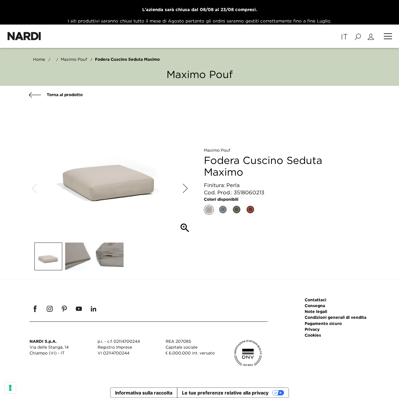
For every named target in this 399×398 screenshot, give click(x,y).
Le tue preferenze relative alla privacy (225, 393)
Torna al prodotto (64, 94)
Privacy (312, 329)
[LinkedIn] (93, 309)
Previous (34, 188)
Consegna (315, 305)
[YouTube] (79, 309)
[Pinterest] (64, 309)
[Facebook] (35, 309)
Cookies (313, 335)
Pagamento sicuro (323, 323)
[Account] (370, 36)
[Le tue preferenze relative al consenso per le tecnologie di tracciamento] (10, 387)
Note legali (316, 311)
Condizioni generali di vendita (335, 317)
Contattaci (315, 299)
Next (185, 188)
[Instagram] (50, 309)
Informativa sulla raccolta (143, 393)
